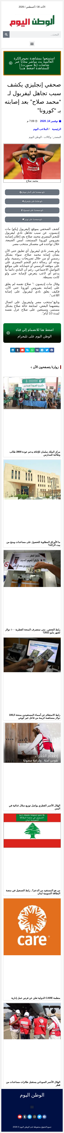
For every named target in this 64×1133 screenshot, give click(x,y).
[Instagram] (34, 1117)
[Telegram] (29, 1117)
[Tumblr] (24, 1117)
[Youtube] (20, 1117)
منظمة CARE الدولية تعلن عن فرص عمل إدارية (35, 998)
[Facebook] (44, 1117)
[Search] (6, 34)
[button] (32, 43)
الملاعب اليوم (40, 129)
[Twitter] (39, 1117)
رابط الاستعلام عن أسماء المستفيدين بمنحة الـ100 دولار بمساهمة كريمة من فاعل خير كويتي (34, 716)
